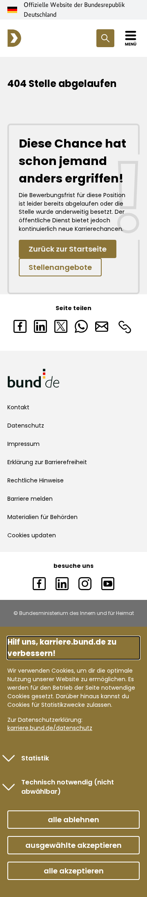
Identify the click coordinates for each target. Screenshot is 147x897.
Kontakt (18, 407)
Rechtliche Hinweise (35, 480)
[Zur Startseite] (14, 38)
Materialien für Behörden (42, 517)
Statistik (35, 758)
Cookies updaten (31, 535)
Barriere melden (30, 499)
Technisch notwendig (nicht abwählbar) (67, 787)
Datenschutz (25, 425)
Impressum (23, 444)
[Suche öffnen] (105, 38)
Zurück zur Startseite (68, 249)
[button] (73, 819)
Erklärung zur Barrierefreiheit (47, 462)
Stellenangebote (60, 267)
